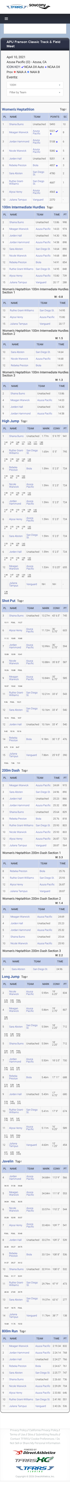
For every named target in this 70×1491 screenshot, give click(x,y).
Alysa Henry (15, 191)
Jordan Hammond (19, 141)
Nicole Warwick (17, 150)
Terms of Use (17, 1434)
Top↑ (50, 207)
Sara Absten (16, 173)
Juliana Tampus (18, 199)
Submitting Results (47, 1434)
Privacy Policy (18, 1430)
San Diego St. (38, 173)
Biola (35, 165)
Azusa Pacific (36, 132)
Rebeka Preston (17, 165)
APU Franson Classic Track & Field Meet (33, 44)
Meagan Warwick (18, 132)
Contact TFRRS (19, 1438)
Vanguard (38, 199)
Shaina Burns (16, 124)
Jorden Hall (15, 158)
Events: (12, 77)
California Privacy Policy (43, 1430)
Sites (30, 1434)
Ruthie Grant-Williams (16, 182)
